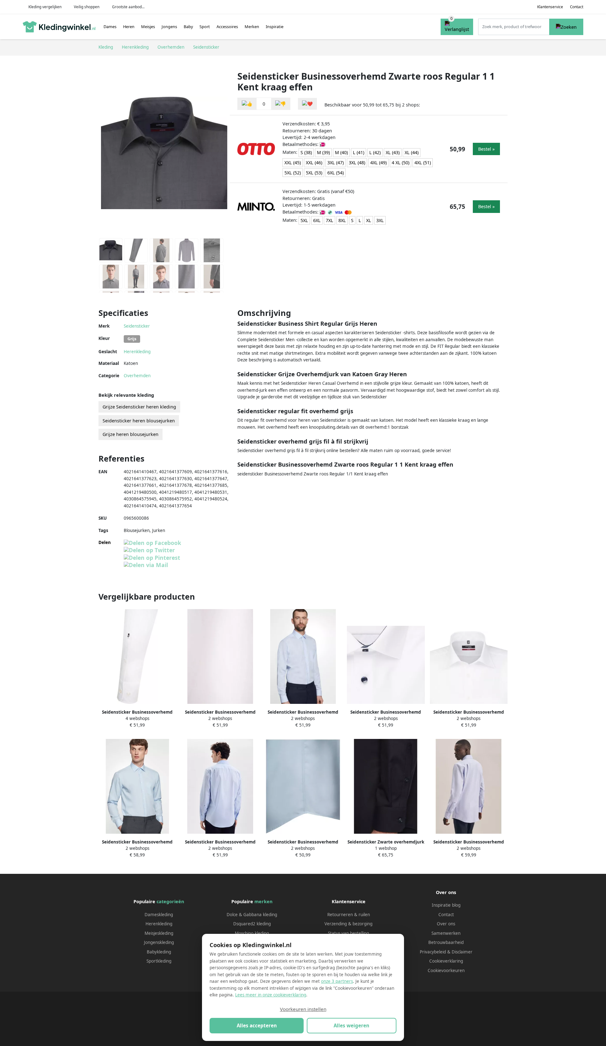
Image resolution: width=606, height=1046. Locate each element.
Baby (188, 26)
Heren (128, 26)
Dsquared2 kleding (252, 924)
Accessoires (227, 26)
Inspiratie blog (446, 905)
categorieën (170, 901)
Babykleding (159, 952)
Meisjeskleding (159, 933)
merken (263, 901)
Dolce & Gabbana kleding (252, 914)
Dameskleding (159, 914)
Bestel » (486, 149)
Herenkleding (137, 351)
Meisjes (148, 26)
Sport (204, 26)
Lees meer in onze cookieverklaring (270, 995)
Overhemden (137, 375)
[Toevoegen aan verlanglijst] (307, 104)
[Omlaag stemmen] (280, 104)
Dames (110, 26)
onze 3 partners (337, 981)
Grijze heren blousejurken (130, 434)
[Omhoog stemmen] (247, 104)
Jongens (169, 26)
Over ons (446, 924)
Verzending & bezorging (348, 924)
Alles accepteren (257, 1025)
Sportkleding (158, 961)
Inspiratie (274, 26)
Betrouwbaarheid (446, 942)
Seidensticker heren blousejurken (139, 421)
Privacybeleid (433, 952)
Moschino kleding (252, 933)
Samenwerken (445, 933)
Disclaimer (462, 952)
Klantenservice (550, 6)
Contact (576, 6)
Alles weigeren (351, 1025)
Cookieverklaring (446, 961)
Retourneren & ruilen (348, 914)
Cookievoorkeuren (446, 970)
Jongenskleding (159, 942)
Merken (252, 26)
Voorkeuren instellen (303, 1009)
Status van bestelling (348, 933)
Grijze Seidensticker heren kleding (139, 407)
